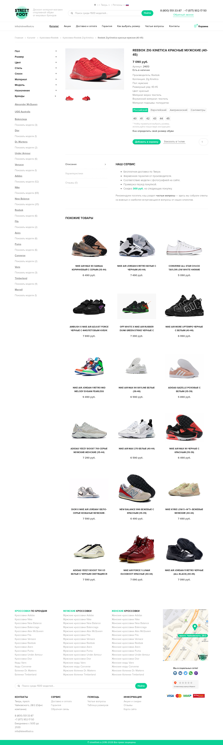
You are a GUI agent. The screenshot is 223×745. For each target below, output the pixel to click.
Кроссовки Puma (24, 650)
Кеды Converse (23, 666)
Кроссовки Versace (25, 639)
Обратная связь (60, 709)
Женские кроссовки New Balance (130, 623)
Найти (147, 12)
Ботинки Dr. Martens (25, 670)
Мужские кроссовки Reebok (79, 643)
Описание (71, 164)
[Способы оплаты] (185, 696)
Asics (18, 232)
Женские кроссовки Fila (125, 635)
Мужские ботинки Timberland (79, 674)
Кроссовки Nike (23, 619)
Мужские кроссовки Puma (78, 650)
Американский (178, 110)
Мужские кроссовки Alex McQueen (83, 631)
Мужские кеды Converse (77, 666)
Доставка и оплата (86, 26)
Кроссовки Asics (24, 646)
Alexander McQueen (26, 104)
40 (135, 118)
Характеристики (74, 173)
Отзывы (128, 705)
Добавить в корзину (146, 141)
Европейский (158, 110)
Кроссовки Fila (23, 635)
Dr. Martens (21, 141)
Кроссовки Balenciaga (27, 627)
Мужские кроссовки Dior (77, 658)
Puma (18, 244)
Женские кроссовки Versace (127, 639)
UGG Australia (22, 111)
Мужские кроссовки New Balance (82, 623)
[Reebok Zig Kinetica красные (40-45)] (94, 69)
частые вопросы (165, 195)
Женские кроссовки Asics (126, 646)
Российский (140, 110)
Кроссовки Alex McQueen (29, 631)
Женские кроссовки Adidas (127, 615)
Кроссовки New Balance (28, 623)
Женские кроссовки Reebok (127, 643)
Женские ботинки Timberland (128, 674)
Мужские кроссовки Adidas (78, 615)
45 (168, 118)
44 (161, 118)
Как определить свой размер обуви (153, 131)
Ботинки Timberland (25, 674)
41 (141, 118)
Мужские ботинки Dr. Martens (79, 670)
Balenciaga (21, 119)
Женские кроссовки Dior (125, 658)
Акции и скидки (132, 701)
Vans (17, 267)
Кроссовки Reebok (49, 37)
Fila (17, 221)
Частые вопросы (154, 26)
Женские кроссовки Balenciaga (129, 627)
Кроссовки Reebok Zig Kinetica (78, 37)
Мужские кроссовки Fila (76, 635)
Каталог (54, 26)
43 (154, 118)
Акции (67, 26)
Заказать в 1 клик (174, 141)
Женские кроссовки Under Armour (131, 654)
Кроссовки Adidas (25, 615)
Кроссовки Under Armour (29, 654)
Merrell (18, 289)
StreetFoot (22, 13)
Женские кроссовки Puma (126, 650)
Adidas (18, 175)
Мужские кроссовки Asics (77, 646)
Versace (19, 164)
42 (148, 118)
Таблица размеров (97, 705)
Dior (17, 130)
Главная (19, 37)
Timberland (21, 278)
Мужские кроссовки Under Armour (82, 654)
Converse (20, 255)
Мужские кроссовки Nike (77, 619)
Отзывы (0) (71, 182)
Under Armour (22, 153)
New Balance (22, 198)
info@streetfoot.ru (24, 26)
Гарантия (107, 26)
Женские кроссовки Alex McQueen (131, 631)
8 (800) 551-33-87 (171, 10)
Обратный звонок (183, 14)
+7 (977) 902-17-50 (195, 10)
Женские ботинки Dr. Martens (128, 670)
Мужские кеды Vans (74, 662)
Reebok (19, 210)
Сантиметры (198, 110)
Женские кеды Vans (123, 662)
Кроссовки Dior (23, 658)
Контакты (174, 26)
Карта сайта (130, 709)
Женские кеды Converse (125, 666)
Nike (17, 187)
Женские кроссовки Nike (126, 619)
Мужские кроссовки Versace (79, 639)
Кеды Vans (20, 662)
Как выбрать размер (128, 26)
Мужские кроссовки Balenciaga (80, 627)
